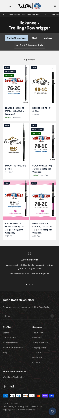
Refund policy (8, 407)
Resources (37, 337)
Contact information (26, 409)
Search (6, 332)
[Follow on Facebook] (5, 386)
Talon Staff (37, 352)
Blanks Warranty (10, 342)
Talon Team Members (13, 347)
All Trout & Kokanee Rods (29, 45)
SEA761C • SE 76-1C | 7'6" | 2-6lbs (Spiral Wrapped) (42, 168)
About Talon (37, 332)
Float (34, 38)
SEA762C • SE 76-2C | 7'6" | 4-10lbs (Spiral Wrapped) (15, 111)
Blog (5, 352)
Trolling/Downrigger (16, 38)
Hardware (47, 38)
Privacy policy (22, 407)
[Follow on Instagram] (12, 386)
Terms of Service (40, 342)
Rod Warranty (9, 337)
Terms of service (38, 407)
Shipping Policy (39, 347)
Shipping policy (9, 409)
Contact (36, 362)
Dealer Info (37, 357)
